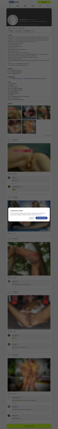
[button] (31, 218)
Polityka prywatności (36, 214)
